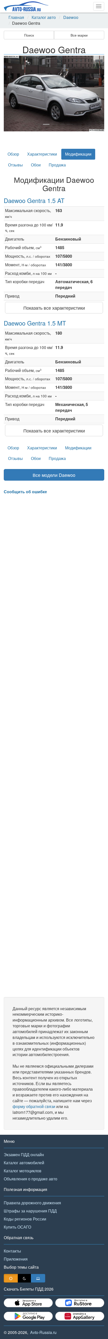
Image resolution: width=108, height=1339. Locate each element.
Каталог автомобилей (24, 1163)
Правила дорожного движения (32, 1203)
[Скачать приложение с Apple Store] (28, 1302)
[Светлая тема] (11, 1278)
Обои (36, 165)
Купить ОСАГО (17, 1227)
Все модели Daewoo (54, 475)
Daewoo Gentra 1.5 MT (35, 322)
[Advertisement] (54, 746)
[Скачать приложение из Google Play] (28, 1316)
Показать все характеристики (54, 307)
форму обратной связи (34, 1106)
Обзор (13, 154)
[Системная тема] (38, 1278)
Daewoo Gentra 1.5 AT (34, 200)
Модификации (78, 154)
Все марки (79, 35)
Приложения (16, 1259)
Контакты (12, 1251)
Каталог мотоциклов (22, 1171)
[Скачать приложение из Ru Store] (79, 1302)
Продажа (57, 165)
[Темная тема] (24, 1278)
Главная (16, 17)
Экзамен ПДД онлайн (24, 1154)
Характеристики (42, 154)
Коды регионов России (25, 1219)
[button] (11, 93)
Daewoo (70, 17)
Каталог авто (44, 17)
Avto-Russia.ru (43, 1332)
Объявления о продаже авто (30, 1179)
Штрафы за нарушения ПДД (30, 1211)
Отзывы (15, 165)
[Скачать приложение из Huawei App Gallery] (79, 1316)
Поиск (29, 35)
